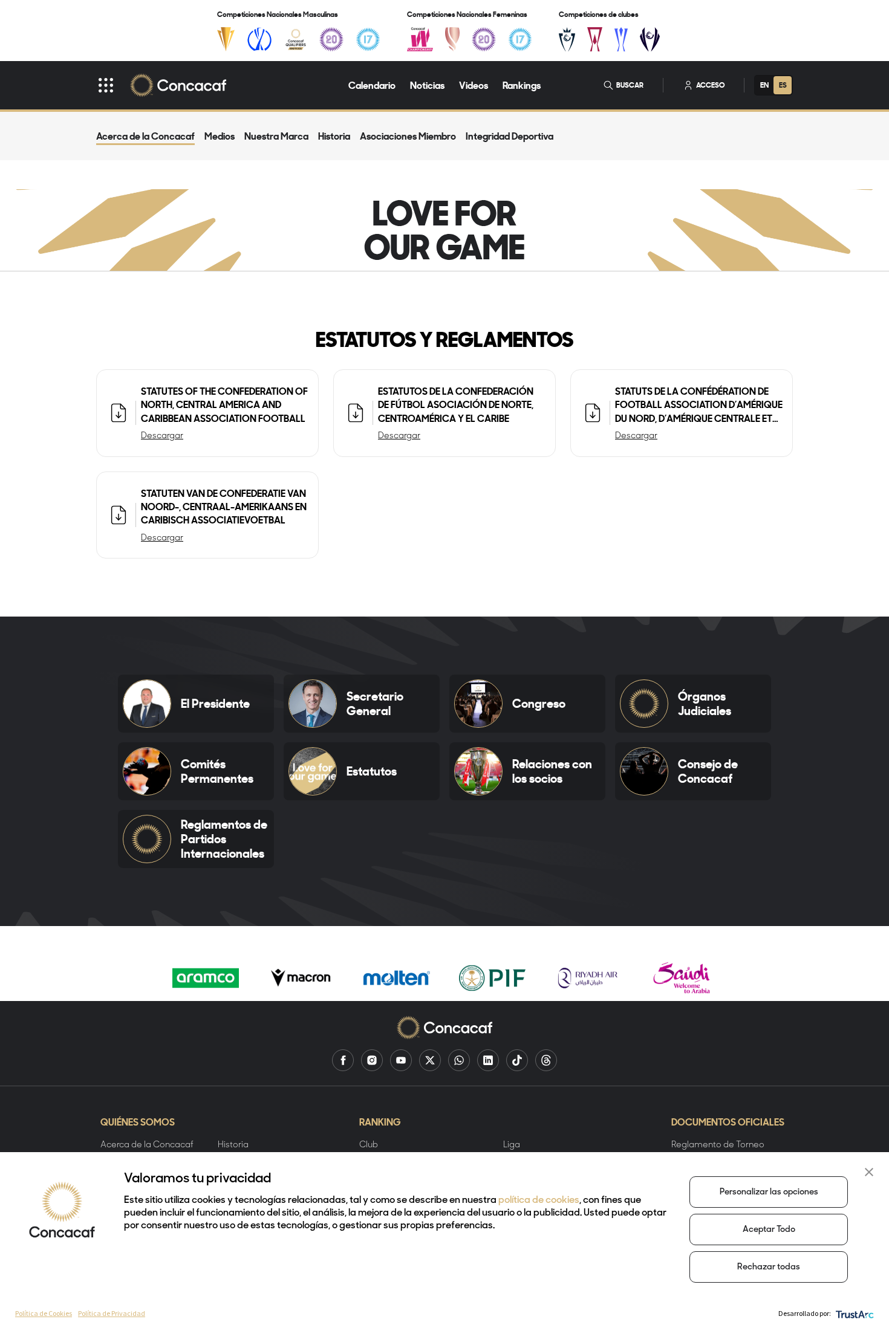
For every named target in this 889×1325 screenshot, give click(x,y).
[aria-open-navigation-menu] (106, 85)
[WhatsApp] (459, 1060)
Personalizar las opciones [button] (769, 1192)
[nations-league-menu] (259, 39)
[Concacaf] (178, 85)
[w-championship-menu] (420, 39)
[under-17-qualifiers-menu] (368, 39)
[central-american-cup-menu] (594, 39)
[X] (430, 1060)
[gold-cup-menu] (226, 39)
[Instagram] (372, 1060)
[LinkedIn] (488, 1060)
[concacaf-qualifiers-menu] (296, 39)
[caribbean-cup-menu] (621, 39)
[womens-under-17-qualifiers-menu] (520, 39)
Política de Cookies (43, 1313)
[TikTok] (517, 1060)
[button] (869, 1172)
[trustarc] (853, 1313)
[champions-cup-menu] (567, 39)
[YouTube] (401, 1060)
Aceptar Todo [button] (769, 1229)
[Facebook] (343, 1060)
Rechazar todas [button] (768, 1267)
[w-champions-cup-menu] (650, 39)
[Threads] (546, 1060)
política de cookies (538, 1200)
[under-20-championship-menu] (331, 39)
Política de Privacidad (111, 1313)
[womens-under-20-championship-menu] (484, 39)
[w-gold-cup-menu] (452, 39)
